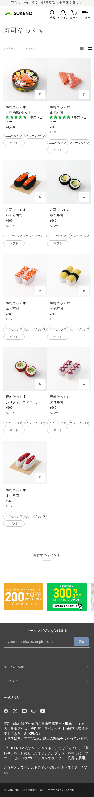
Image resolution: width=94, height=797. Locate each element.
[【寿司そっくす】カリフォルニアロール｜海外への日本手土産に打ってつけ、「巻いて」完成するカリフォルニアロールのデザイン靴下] (25, 369)
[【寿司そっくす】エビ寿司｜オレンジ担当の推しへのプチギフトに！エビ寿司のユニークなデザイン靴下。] (25, 275)
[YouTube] (42, 711)
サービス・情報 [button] (14, 666)
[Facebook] (6, 711)
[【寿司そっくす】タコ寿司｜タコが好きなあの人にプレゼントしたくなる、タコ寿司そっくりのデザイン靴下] (69, 369)
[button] (16, 117)
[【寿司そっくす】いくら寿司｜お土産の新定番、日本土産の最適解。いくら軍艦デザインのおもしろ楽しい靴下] (25, 182)
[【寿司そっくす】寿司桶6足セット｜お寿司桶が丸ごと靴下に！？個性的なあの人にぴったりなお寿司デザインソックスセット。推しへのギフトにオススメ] (25, 79)
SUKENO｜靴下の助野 (22, 789)
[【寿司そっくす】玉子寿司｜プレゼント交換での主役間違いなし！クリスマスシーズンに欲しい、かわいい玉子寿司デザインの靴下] (69, 275)
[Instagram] (33, 711)
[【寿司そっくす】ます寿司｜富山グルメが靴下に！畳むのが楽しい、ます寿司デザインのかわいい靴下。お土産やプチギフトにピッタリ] (69, 79)
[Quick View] (40, 94)
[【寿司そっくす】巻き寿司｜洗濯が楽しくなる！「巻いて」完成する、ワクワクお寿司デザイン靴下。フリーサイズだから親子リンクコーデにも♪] (69, 182)
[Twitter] (15, 711)
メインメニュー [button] (14, 680)
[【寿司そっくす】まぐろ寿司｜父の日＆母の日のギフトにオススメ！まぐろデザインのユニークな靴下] (25, 462)
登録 (81, 641)
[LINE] (24, 711)
